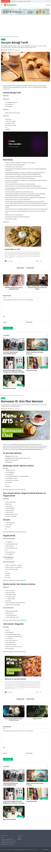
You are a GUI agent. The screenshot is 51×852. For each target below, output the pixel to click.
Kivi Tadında (16, 849)
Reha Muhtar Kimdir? (9, 388)
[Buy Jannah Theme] (25, 11)
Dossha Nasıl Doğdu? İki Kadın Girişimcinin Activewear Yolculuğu (13, 371)
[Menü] (1, 5)
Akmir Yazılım (22, 849)
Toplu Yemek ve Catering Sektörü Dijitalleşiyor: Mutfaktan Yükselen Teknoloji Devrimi (28, 1)
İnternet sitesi (29, 322)
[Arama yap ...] (49, 5)
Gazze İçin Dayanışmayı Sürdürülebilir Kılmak (10, 353)
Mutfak (8, 36)
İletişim (19, 839)
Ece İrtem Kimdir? (31, 370)
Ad (4, 316)
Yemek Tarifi (30, 268)
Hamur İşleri (21, 268)
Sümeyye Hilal (4, 49)
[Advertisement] (25, 26)
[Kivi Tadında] (10, 5)
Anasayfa (4, 36)
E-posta (5, 322)
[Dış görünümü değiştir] (47, 5)
